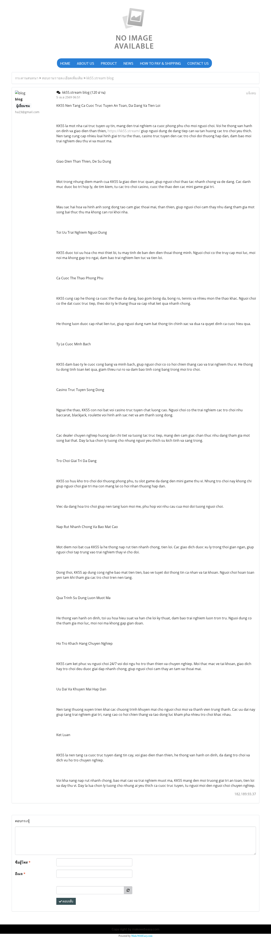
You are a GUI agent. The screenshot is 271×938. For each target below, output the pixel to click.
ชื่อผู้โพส (22, 862)
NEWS (128, 63)
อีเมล (20, 873)
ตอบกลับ (67, 901)
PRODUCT (109, 63)
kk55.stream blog (100, 78)
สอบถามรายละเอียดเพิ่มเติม (62, 78)
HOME (65, 63)
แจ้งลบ (251, 93)
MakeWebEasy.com (141, 935)
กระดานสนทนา (26, 78)
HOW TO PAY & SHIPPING (160, 63)
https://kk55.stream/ (124, 131)
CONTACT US (198, 63)
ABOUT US (85, 63)
